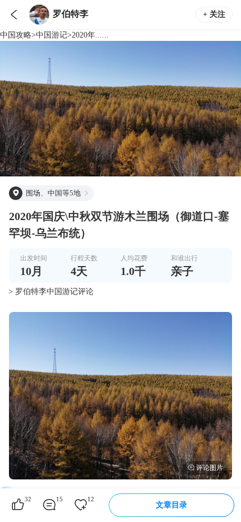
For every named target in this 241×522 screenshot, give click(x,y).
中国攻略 (15, 35)
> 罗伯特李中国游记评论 (51, 291)
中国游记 (51, 35)
